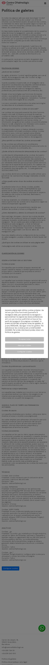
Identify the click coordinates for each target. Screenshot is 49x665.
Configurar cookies (24, 352)
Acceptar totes (25, 339)
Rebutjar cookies (24, 345)
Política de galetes (12, 332)
